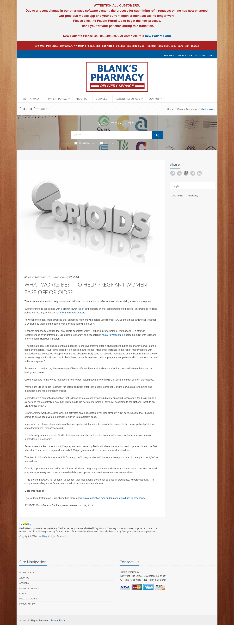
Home (170, 109)
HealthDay (42, 536)
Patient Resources (128, 98)
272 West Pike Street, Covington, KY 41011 (59, 46)
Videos (109, 143)
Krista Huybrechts (111, 334)
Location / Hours (204, 55)
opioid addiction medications (98, 498)
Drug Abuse (177, 195)
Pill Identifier (184, 55)
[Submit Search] (157, 135)
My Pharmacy (31, 98)
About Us (81, 98)
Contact (154, 98)
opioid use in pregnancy (132, 498)
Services (101, 98)
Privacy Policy (27, 604)
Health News (86, 143)
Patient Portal (57, 98)
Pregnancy (193, 195)
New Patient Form (158, 36)
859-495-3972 (109, 36)
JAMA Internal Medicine (72, 312)
